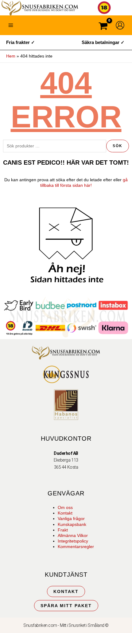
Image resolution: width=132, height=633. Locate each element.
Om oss (65, 507)
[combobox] (54, 146)
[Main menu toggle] (11, 25)
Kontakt (65, 513)
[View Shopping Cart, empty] (103, 27)
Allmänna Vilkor (73, 535)
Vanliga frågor (71, 518)
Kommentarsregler (76, 546)
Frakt (63, 529)
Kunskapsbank (72, 524)
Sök (117, 146)
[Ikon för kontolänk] (120, 25)
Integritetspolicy (73, 541)
